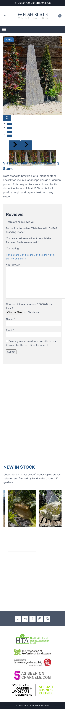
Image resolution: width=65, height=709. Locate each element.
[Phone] (18, 619)
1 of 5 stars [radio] (12, 254)
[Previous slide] (14, 145)
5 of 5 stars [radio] (19, 258)
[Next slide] (26, 145)
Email (10, 330)
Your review (14, 264)
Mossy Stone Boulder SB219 (46, 535)
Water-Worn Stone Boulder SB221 (15, 537)
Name (10, 319)
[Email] (25, 619)
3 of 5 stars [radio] (40, 254)
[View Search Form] (60, 29)
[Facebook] (32, 619)
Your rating (13, 248)
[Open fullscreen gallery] (7, 118)
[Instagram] (40, 619)
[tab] (9, 124)
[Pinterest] (47, 619)
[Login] (4, 16)
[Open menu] (4, 29)
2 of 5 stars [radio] (26, 254)
